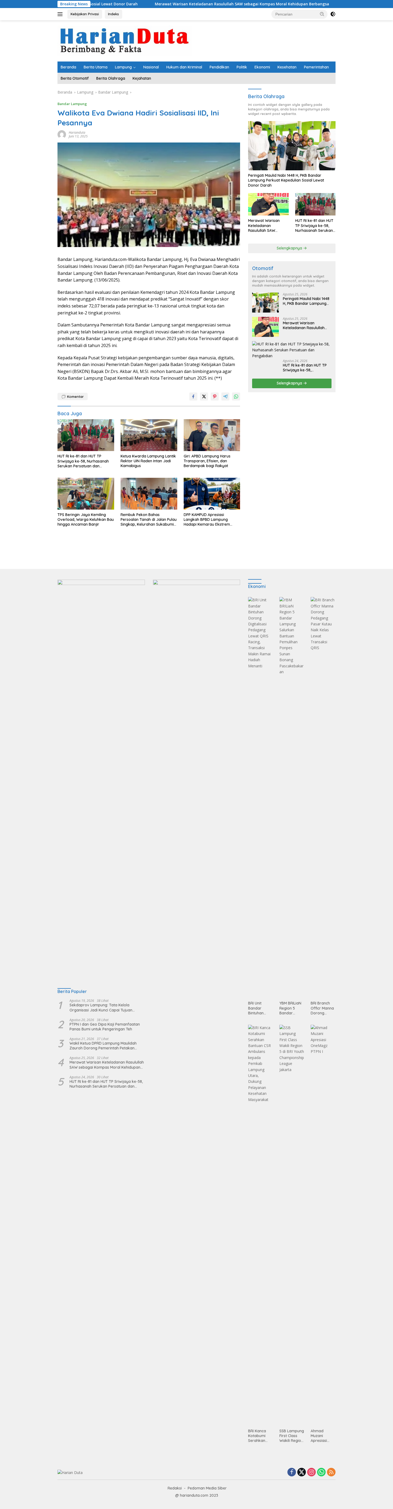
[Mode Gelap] (333, 14)
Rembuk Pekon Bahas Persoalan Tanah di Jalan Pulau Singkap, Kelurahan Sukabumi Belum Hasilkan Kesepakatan (149, 519)
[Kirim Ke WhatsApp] (236, 396)
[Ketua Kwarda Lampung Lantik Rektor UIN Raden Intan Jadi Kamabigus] (149, 435)
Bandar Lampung (72, 103)
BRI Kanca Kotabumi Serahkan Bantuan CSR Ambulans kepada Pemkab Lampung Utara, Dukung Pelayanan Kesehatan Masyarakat (259, 1436)
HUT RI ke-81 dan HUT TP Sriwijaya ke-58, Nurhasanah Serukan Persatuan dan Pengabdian (83, 461)
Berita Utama (95, 67)
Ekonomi (262, 67)
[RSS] (331, 1472)
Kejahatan (142, 78)
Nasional (151, 67)
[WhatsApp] (321, 1472)
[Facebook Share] (193, 396)
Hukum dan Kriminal (184, 67)
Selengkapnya (290, 248)
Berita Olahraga (110, 78)
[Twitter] (301, 1472)
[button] (322, 14)
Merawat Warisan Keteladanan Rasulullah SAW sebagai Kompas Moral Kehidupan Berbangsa (189, 4)
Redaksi (175, 1488)
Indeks (113, 14)
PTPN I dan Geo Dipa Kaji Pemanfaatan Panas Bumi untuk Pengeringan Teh (105, 1026)
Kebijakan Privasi (85, 14)
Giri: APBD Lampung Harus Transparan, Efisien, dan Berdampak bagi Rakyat (207, 461)
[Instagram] (311, 1472)
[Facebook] (291, 1472)
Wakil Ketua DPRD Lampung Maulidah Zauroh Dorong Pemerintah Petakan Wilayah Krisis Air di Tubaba (103, 1045)
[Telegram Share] (225, 396)
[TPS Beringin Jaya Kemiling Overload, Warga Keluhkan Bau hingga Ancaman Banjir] (85, 494)
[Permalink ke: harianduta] (61, 134)
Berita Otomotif (75, 78)
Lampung (123, 67)
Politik (242, 67)
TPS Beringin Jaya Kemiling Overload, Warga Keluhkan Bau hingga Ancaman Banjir (85, 519)
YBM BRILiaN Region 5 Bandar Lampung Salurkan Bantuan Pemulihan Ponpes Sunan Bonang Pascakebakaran (291, 1008)
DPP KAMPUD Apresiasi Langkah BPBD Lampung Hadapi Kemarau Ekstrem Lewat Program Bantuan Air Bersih (208, 519)
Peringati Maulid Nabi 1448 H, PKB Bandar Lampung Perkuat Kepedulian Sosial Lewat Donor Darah (286, 180)
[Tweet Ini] (204, 396)
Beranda (68, 67)
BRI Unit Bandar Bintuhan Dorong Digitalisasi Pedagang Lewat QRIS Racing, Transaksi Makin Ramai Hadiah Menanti (259, 1008)
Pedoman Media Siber (207, 1488)
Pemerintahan (316, 67)
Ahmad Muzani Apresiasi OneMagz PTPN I (319, 1436)
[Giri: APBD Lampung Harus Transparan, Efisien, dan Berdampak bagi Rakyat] (212, 435)
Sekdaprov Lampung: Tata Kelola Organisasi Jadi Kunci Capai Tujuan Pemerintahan (101, 1007)
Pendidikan (219, 67)
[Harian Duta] (124, 40)
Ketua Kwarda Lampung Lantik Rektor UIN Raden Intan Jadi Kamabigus (148, 461)
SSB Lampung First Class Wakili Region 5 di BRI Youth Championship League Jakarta (291, 1436)
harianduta (77, 132)
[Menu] (61, 14)
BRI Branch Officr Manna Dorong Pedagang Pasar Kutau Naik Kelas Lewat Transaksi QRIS (322, 1008)
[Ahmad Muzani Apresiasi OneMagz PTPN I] (323, 1225)
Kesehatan (287, 67)
